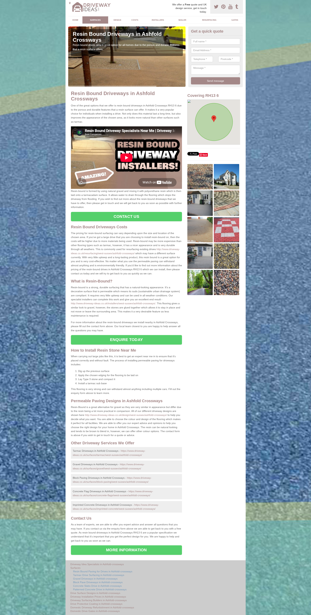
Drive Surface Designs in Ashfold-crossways (95, 593)
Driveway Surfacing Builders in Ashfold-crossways (98, 600)
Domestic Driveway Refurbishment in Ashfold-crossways (102, 607)
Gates (234, 20)
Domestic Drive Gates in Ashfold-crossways (95, 611)
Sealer (182, 20)
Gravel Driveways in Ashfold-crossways (95, 578)
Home (75, 20)
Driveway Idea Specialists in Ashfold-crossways (97, 564)
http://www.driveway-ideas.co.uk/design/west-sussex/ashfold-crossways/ (126, 415)
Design (117, 20)
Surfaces (95, 20)
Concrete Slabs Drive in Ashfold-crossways (97, 585)
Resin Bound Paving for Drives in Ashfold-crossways (102, 571)
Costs (134, 20)
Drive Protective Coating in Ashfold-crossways (96, 603)
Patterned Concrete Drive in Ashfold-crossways (100, 589)
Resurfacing (209, 20)
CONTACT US (126, 216)
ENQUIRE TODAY (126, 339)
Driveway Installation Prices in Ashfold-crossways (98, 596)
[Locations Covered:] (70, 3)
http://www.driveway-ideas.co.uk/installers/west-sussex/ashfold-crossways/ (113, 303)
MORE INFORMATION (126, 550)
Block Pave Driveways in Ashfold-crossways (98, 582)
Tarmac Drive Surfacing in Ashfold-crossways (98, 575)
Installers (158, 20)
